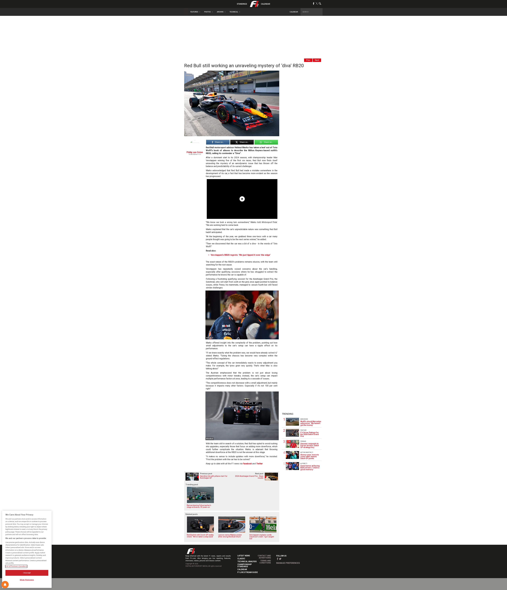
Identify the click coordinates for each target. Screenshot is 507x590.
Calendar (265, 4)
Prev (308, 60)
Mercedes (304, 419)
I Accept (27, 573)
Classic (241, 559)
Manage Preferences (288, 563)
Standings (242, 4)
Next (317, 60)
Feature (303, 430)
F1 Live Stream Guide (247, 572)
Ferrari (303, 441)
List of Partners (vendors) (16, 566)
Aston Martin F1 (306, 452)
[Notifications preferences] (5, 584)
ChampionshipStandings (244, 565)
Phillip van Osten (195, 152)
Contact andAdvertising (264, 557)
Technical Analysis (247, 561)
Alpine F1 (303, 463)
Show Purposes (27, 580)
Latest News (243, 556)
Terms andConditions (265, 562)
